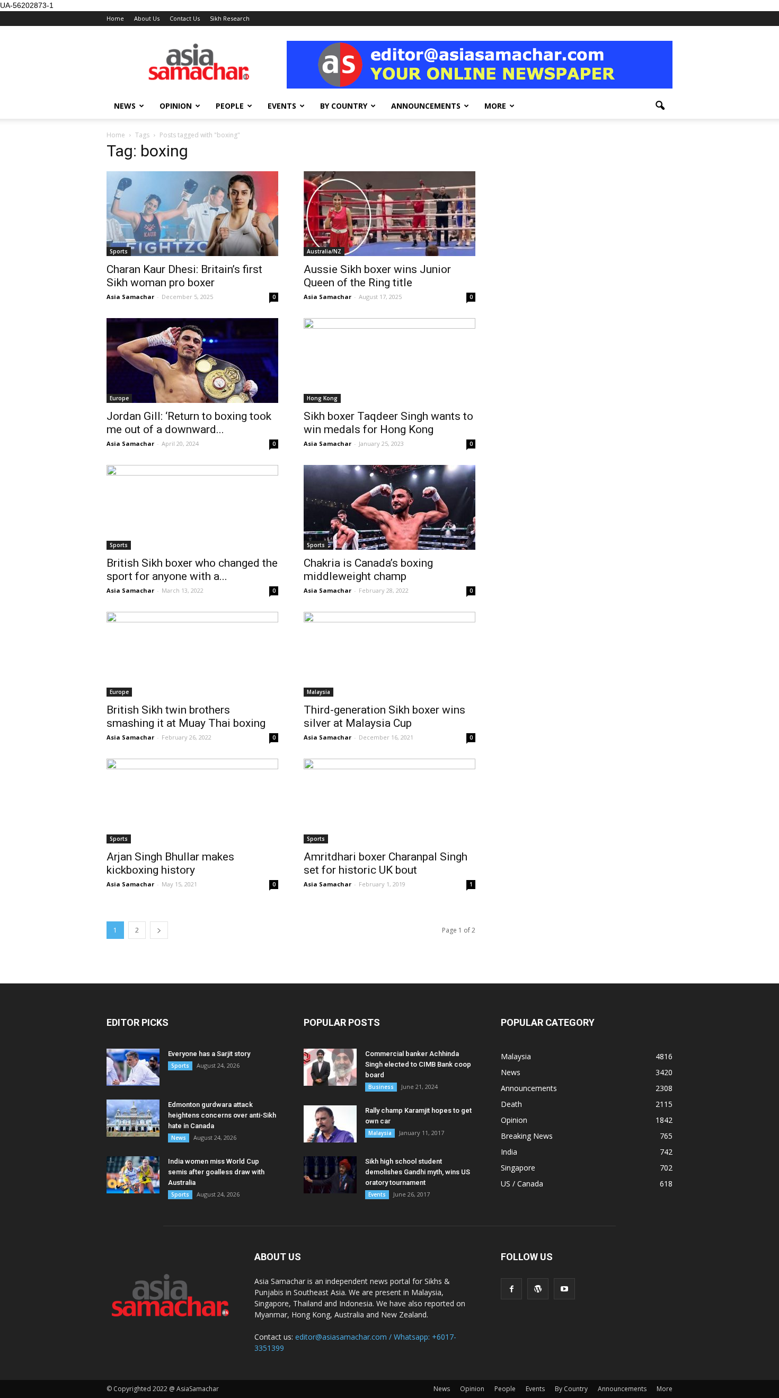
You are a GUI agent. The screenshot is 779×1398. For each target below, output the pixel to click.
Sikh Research (230, 18)
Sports (119, 251)
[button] (659, 106)
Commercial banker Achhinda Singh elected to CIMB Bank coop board (418, 1064)
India (509, 1152)
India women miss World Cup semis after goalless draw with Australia (216, 1171)
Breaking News (527, 1136)
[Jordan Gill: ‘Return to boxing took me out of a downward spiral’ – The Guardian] (192, 360)
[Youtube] (564, 1288)
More (495, 106)
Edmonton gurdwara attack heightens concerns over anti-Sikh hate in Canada (222, 1115)
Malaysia (318, 692)
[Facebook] (511, 1288)
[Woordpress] (537, 1288)
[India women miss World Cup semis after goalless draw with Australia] (133, 1174)
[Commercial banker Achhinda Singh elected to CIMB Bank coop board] (330, 1067)
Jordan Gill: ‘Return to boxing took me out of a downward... (189, 423)
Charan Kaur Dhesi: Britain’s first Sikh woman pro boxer (184, 276)
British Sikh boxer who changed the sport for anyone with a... (192, 570)
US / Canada (522, 1184)
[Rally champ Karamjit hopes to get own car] (330, 1123)
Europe (119, 398)
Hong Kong (322, 398)
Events (282, 106)
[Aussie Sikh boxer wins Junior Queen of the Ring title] (389, 213)
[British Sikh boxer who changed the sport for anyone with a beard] (192, 507)
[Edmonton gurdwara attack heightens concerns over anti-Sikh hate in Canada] (133, 1118)
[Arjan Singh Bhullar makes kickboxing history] (192, 801)
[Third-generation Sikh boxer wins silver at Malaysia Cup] (389, 654)
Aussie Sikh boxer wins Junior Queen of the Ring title (377, 276)
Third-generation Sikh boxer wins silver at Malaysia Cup (384, 716)
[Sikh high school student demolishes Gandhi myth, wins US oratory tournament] (330, 1174)
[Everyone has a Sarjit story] (133, 1067)
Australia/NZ (324, 251)
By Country (343, 106)
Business (381, 1087)
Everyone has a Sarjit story (209, 1054)
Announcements (426, 106)
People (230, 106)
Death (511, 1104)
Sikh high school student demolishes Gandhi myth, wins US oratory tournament (417, 1171)
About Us (147, 18)
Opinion (176, 106)
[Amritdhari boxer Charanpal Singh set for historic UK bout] (389, 801)
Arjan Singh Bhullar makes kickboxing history (170, 863)
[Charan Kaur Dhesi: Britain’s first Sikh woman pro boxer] (192, 213)
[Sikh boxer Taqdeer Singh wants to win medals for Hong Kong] (389, 360)
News (125, 106)
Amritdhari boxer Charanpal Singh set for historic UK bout (385, 863)
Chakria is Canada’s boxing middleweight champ (368, 570)
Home (115, 18)
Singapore (518, 1168)
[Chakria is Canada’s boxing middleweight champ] (389, 507)
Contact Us (185, 18)
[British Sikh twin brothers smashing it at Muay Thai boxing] (192, 654)
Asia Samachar (130, 297)
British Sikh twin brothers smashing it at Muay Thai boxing (186, 716)
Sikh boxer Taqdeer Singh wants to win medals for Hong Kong (388, 423)
